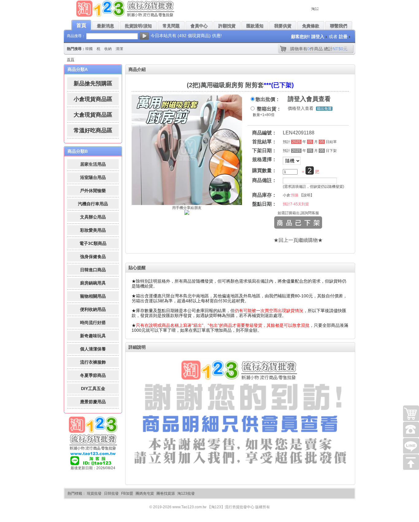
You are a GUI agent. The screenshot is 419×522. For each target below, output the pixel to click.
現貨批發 (94, 493)
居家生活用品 (93, 164)
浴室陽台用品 (93, 177)
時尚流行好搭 (93, 322)
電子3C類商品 (92, 243)
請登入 (317, 36)
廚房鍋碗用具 (93, 282)
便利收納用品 (93, 309)
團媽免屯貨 (145, 493)
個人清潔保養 (93, 348)
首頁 (70, 59)
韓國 (89, 49)
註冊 (343, 36)
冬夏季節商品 (93, 375)
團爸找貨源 (165, 493)
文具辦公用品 (93, 217)
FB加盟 (127, 493)
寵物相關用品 (93, 296)
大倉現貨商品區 (93, 115)
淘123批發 (186, 493)
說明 (306, 195)
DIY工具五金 (93, 388)
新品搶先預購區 (93, 83)
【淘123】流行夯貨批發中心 (230, 507)
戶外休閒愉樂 (93, 190)
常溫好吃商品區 (93, 130)
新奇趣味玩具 (93, 335)
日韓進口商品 (93, 269)
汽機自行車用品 (93, 203)
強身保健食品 (93, 256)
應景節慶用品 (93, 401)
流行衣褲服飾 (93, 362)
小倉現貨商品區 (93, 99)
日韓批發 (111, 493)
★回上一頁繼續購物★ (298, 240)
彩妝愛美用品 (93, 230)
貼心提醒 (137, 267)
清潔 (119, 49)
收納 (108, 49)
